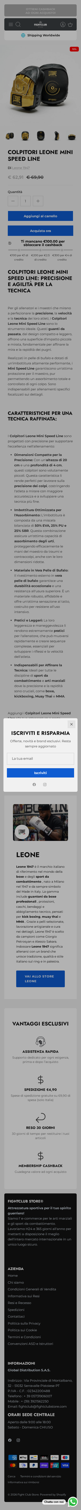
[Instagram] (45, 784)
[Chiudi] (71, 724)
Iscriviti (40, 773)
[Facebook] (34, 784)
